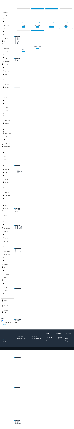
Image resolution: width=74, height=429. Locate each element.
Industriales (17, 211)
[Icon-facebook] (2, 341)
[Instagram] (4, 341)
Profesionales (17, 1)
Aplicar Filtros (4, 324)
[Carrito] (70, 2)
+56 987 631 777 (5, 339)
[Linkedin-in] (6, 341)
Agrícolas (16, 322)
